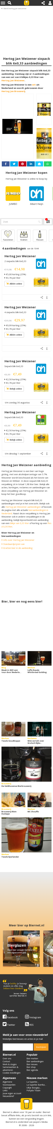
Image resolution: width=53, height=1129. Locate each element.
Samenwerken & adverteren (10, 1068)
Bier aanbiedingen (35, 1061)
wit (34, 84)
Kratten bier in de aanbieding (18, 547)
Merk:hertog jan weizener (15, 8)
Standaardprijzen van (14, 544)
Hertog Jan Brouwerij (13, 91)
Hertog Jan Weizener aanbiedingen (23, 506)
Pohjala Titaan (33, 1090)
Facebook (12, 1017)
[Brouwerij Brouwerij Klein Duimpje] (13, 800)
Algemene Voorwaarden (9, 1083)
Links (5, 1090)
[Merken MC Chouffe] (40, 800)
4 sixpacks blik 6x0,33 (15, 312)
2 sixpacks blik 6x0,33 (15, 261)
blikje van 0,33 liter (19, 523)
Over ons (7, 1058)
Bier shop (31, 1067)
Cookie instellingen (11, 1072)
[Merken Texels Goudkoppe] (13, 729)
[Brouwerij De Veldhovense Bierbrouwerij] (26, 764)
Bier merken (32, 1058)
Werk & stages (10, 1064)
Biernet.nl (10, 1121)
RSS (31, 1024)
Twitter (10, 1024)
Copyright (7, 1087)
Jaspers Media (40, 1121)
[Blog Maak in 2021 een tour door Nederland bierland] (13, 658)
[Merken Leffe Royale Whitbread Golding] (40, 658)
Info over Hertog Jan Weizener (18, 539)
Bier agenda (32, 1070)
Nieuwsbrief (8, 1096)
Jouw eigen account (12, 1093)
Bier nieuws (32, 1064)
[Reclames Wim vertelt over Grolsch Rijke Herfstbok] (40, 729)
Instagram (35, 1017)
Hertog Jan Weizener (13, 80)
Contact (6, 1061)
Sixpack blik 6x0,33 (13, 366)
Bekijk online (16, 388)
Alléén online (16, 283)
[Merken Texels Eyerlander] (26, 834)
